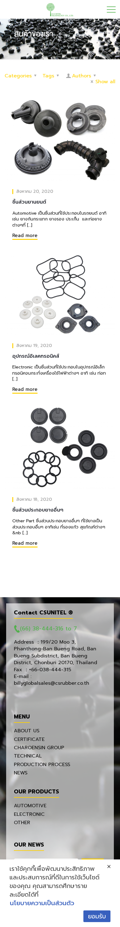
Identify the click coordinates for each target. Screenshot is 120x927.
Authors (81, 76)
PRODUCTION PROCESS (42, 764)
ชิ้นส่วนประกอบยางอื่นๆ (37, 510)
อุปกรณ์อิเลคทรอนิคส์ (35, 356)
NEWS (20, 773)
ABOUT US (26, 730)
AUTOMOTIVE (30, 805)
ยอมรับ (97, 916)
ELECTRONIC (29, 814)
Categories (18, 76)
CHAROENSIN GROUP (39, 747)
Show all (105, 81)
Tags (48, 76)
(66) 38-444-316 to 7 (48, 628)
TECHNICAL (28, 756)
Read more (25, 235)
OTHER (22, 822)
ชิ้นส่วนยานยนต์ (29, 202)
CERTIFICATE (29, 739)
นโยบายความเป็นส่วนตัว (42, 903)
